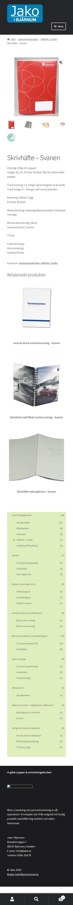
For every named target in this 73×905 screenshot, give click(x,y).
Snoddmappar (23, 597)
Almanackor (18, 687)
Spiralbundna (23, 522)
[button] (60, 62)
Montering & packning (27, 741)
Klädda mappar (24, 603)
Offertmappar (23, 591)
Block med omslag (25, 626)
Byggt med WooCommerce (22, 874)
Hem (13, 39)
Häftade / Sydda (49, 39)
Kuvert (19, 718)
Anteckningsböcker (28, 39)
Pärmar (15, 555)
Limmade (21, 534)
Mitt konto (12, 899)
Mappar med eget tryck (24, 584)
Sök (36, 899)
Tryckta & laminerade (27, 562)
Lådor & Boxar (19, 659)
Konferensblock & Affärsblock (27, 613)
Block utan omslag (25, 620)
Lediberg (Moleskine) (27, 545)
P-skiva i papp (23, 747)
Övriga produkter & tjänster (26, 728)
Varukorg (56, 896)
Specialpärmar (23, 574)
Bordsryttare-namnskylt (28, 735)
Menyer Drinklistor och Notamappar (30, 635)
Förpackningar (23, 677)
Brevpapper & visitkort (28, 712)
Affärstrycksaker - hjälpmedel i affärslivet (32, 705)
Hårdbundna (22, 528)
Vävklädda (21, 568)
